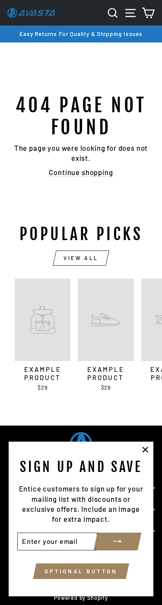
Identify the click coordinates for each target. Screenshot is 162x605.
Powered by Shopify (81, 597)
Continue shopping (81, 172)
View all (81, 258)
